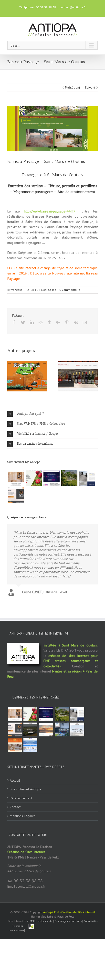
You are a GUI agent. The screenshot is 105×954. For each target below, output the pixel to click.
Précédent (72, 87)
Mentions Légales (22, 816)
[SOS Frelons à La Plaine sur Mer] (15, 495)
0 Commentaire (69, 290)
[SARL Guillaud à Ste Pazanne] (87, 477)
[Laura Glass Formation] (51, 477)
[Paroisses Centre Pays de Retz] (30, 744)
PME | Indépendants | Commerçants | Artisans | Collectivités (63, 921)
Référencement (21, 798)
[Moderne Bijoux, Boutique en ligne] (14, 744)
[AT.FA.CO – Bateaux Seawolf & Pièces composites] (77, 729)
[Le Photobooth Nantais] (15, 477)
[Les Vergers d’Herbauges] (33, 477)
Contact (15, 807)
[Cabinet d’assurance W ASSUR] (46, 729)
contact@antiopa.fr (73, 7)
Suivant (90, 87)
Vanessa (16, 290)
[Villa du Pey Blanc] (61, 729)
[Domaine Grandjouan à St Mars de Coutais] (30, 729)
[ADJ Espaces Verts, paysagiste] (69, 477)
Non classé (48, 290)
